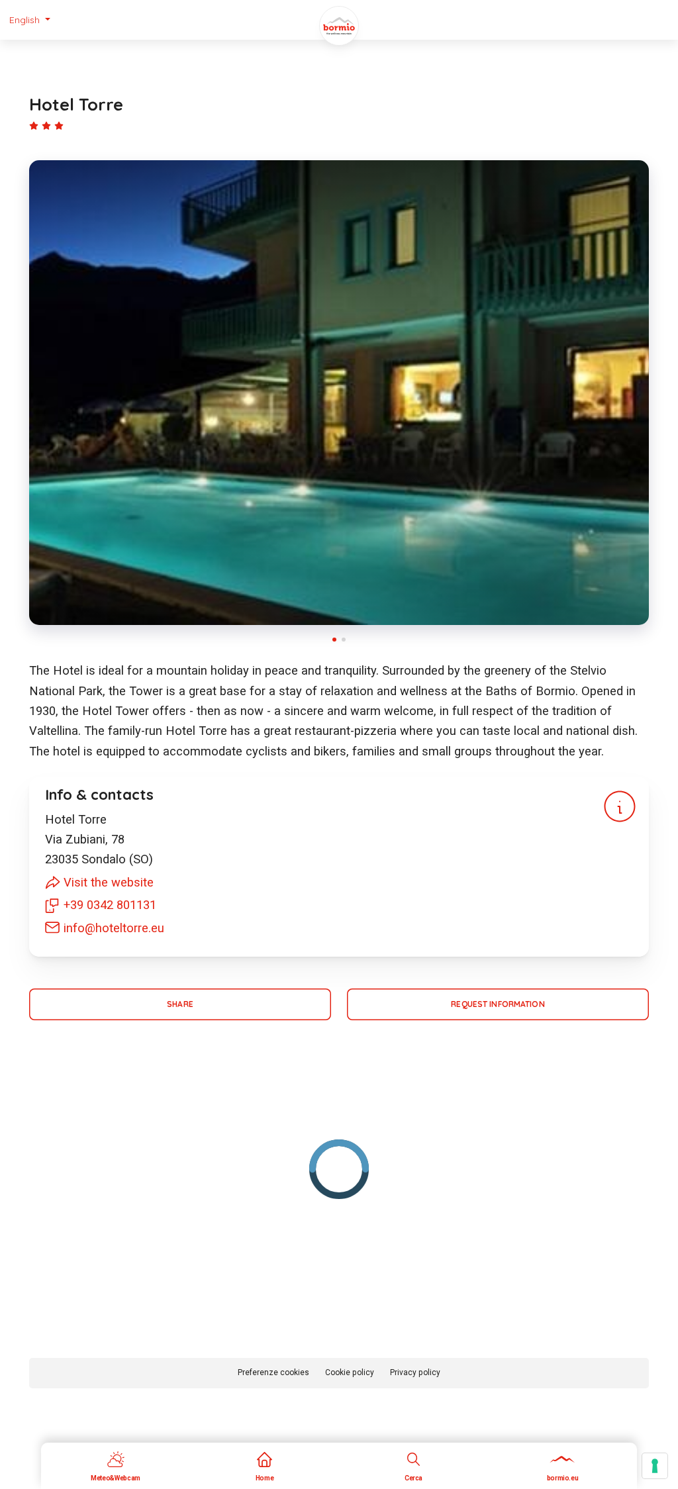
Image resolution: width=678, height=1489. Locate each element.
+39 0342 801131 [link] (110, 905)
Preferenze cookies (273, 1372)
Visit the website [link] (109, 882)
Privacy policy (415, 1372)
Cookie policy (349, 1372)
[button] (29, 20)
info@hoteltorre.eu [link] (114, 928)
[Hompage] (339, 26)
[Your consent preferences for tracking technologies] (654, 1465)
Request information (497, 1004)
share (180, 1004)
